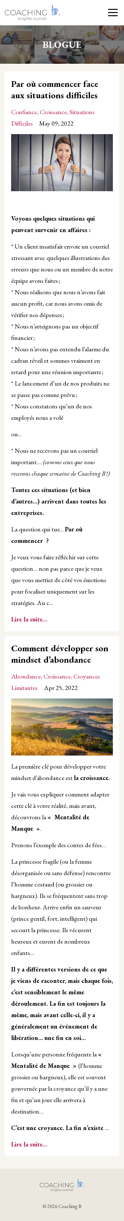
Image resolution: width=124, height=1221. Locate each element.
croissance (53, 112)
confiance (24, 112)
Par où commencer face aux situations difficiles (54, 89)
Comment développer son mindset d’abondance (59, 653)
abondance (26, 676)
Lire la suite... (29, 619)
